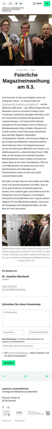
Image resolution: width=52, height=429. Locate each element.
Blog (33, 70)
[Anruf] (4, 4)
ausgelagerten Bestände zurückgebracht (20, 104)
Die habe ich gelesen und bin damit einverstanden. (27, 354)
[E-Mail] (10, 4)
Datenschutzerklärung (18, 353)
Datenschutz (20, 421)
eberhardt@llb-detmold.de (13, 289)
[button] (47, 3)
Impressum (6, 421)
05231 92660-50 (9, 286)
